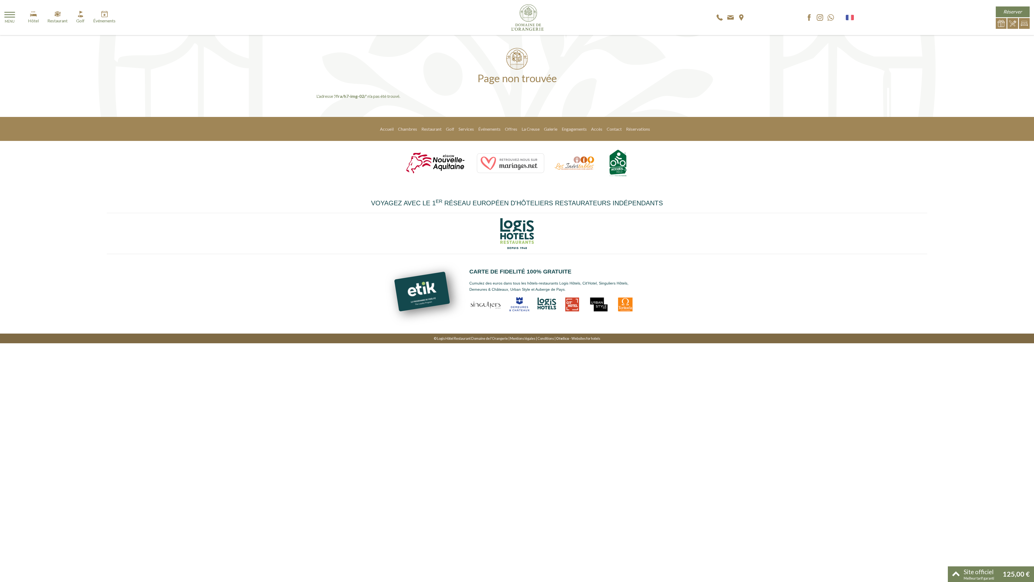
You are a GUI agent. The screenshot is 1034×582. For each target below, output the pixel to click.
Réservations (638, 128)
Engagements (574, 128)
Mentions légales (522, 338)
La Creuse (531, 128)
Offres (511, 128)
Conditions (545, 338)
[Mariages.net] (510, 163)
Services (466, 128)
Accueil (387, 128)
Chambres (407, 128)
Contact (614, 128)
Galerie (550, 128)
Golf (450, 128)
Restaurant (431, 128)
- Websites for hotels (578, 338)
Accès (596, 128)
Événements (489, 128)
